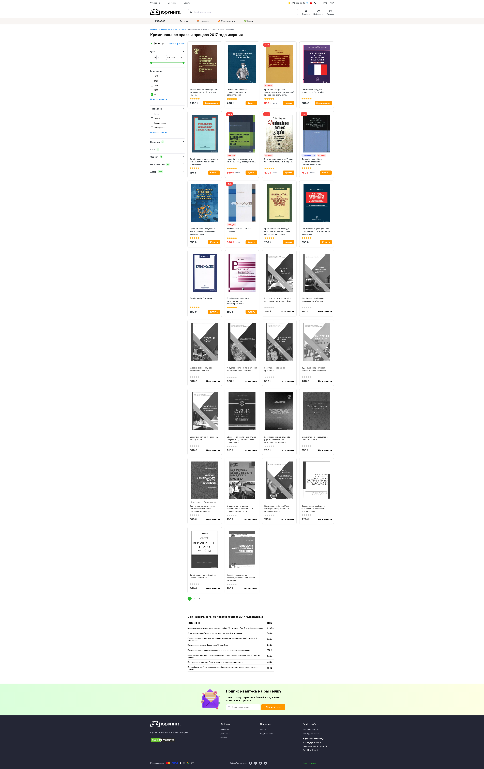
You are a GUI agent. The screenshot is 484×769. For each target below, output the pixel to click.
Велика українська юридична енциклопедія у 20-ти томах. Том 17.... (203, 92)
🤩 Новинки (203, 21)
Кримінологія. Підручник (201, 298)
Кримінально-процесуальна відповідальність (314, 438)
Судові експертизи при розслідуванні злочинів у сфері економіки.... (241, 577)
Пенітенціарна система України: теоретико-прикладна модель (279, 160)
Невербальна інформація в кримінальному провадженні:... (241, 160)
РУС (325, 3)
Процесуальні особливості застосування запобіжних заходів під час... (313, 508)
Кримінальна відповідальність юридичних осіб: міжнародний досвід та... (315, 231)
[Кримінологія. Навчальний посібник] (242, 203)
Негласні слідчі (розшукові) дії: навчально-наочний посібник (278, 299)
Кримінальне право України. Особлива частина (203, 576)
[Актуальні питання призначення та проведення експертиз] (242, 342)
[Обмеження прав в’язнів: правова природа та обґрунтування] (242, 64)
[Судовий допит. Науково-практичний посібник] (205, 342)
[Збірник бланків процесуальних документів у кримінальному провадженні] (242, 411)
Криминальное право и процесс (173, 29)
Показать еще (157, 99)
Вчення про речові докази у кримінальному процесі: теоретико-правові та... (202, 508)
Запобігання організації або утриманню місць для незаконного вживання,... (277, 439)
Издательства (266, 733)
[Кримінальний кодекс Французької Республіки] (316, 64)
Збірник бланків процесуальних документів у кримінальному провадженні (241, 439)
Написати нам (309, 763)
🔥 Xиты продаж (226, 21)
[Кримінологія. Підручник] (205, 273)
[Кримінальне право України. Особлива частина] (205, 549)
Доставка (172, 3)
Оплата (187, 3)
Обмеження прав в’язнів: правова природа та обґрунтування (238, 92)
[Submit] (191, 12)
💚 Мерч (248, 21)
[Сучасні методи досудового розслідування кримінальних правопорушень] (205, 203)
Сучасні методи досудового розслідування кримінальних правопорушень (203, 231)
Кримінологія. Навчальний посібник (239, 230)
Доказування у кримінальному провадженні (204, 438)
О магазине (155, 3)
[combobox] (243, 12)
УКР (332, 3)
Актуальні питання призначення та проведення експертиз (242, 369)
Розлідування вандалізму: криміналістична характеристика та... (239, 301)
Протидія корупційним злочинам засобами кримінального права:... (312, 161)
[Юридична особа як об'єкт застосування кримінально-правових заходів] (279, 480)
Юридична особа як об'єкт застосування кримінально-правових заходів (277, 508)
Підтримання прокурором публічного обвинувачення (313, 369)
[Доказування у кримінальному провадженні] (205, 411)
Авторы (184, 21)
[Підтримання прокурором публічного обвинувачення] (316, 342)
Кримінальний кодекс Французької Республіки (312, 90)
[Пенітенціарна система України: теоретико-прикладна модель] (279, 133)
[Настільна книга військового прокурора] (279, 342)
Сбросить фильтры (176, 43)
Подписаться (273, 707)
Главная (153, 29)
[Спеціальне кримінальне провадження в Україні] (316, 273)
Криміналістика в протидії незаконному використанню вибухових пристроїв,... (277, 231)
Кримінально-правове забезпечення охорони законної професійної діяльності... (279, 92)
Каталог (160, 21)
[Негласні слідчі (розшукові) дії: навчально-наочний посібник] (279, 273)
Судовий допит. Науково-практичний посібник (201, 369)
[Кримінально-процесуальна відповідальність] (316, 411)
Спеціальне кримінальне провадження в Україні (313, 299)
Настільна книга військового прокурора (277, 369)
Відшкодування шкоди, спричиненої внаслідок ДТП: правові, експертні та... (240, 508)
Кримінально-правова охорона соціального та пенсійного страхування (204, 161)
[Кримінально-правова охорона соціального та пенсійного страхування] (205, 133)
